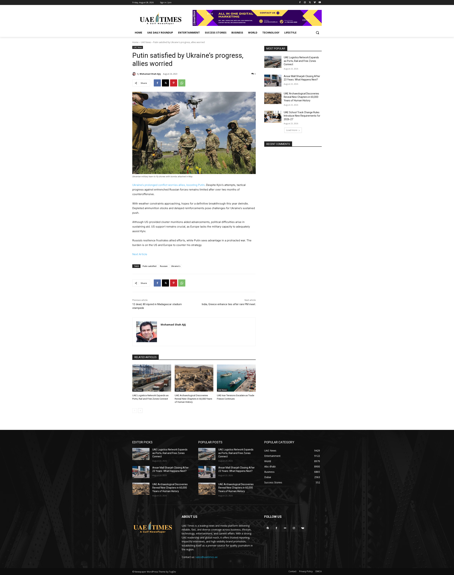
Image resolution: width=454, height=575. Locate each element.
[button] (317, 32)
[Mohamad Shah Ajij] (134, 74)
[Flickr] (285, 528)
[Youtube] (320, 3)
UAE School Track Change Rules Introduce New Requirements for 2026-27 (302, 116)
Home (135, 42)
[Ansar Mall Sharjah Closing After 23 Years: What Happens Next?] (272, 81)
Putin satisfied (149, 266)
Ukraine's (175, 266)
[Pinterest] (173, 82)
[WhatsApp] (181, 82)
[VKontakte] (302, 528)
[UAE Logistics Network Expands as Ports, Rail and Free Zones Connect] (151, 378)
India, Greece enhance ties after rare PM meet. (229, 304)
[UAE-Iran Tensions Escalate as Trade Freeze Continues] (236, 378)
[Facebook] (300, 3)
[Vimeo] (315, 3)
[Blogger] (267, 528)
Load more (291, 130)
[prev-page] (134, 410)
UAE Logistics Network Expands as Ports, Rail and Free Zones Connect (301, 61)
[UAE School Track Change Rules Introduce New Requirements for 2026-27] (272, 117)
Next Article (139, 254)
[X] (310, 3)
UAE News (146, 42)
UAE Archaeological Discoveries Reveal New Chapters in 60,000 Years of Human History (193, 398)
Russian (164, 266)
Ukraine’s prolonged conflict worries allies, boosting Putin (168, 185)
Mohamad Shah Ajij (150, 73)
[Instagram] (305, 3)
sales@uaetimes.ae (206, 557)
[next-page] (140, 410)
